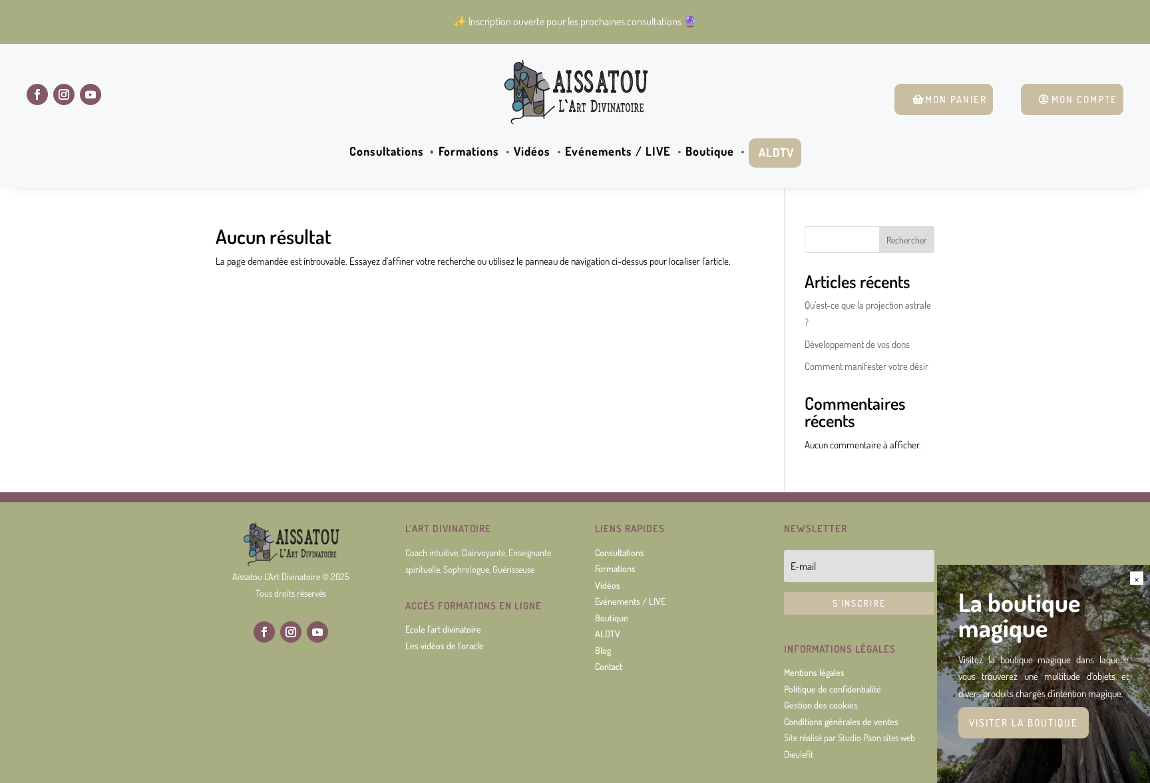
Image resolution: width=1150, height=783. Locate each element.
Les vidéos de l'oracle (444, 645)
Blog (603, 650)
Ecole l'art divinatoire (443, 629)
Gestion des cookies (821, 704)
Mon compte (1084, 99)
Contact (608, 666)
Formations (469, 152)
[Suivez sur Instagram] (64, 94)
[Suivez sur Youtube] (90, 94)
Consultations (386, 152)
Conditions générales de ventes (841, 721)
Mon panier (956, 99)
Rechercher (906, 239)
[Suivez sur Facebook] (37, 94)
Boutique (709, 152)
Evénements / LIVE (618, 152)
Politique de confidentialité (832, 689)
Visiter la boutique (1023, 722)
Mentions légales (814, 672)
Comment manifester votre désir (866, 366)
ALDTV (776, 152)
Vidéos (532, 152)
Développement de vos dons (857, 344)
